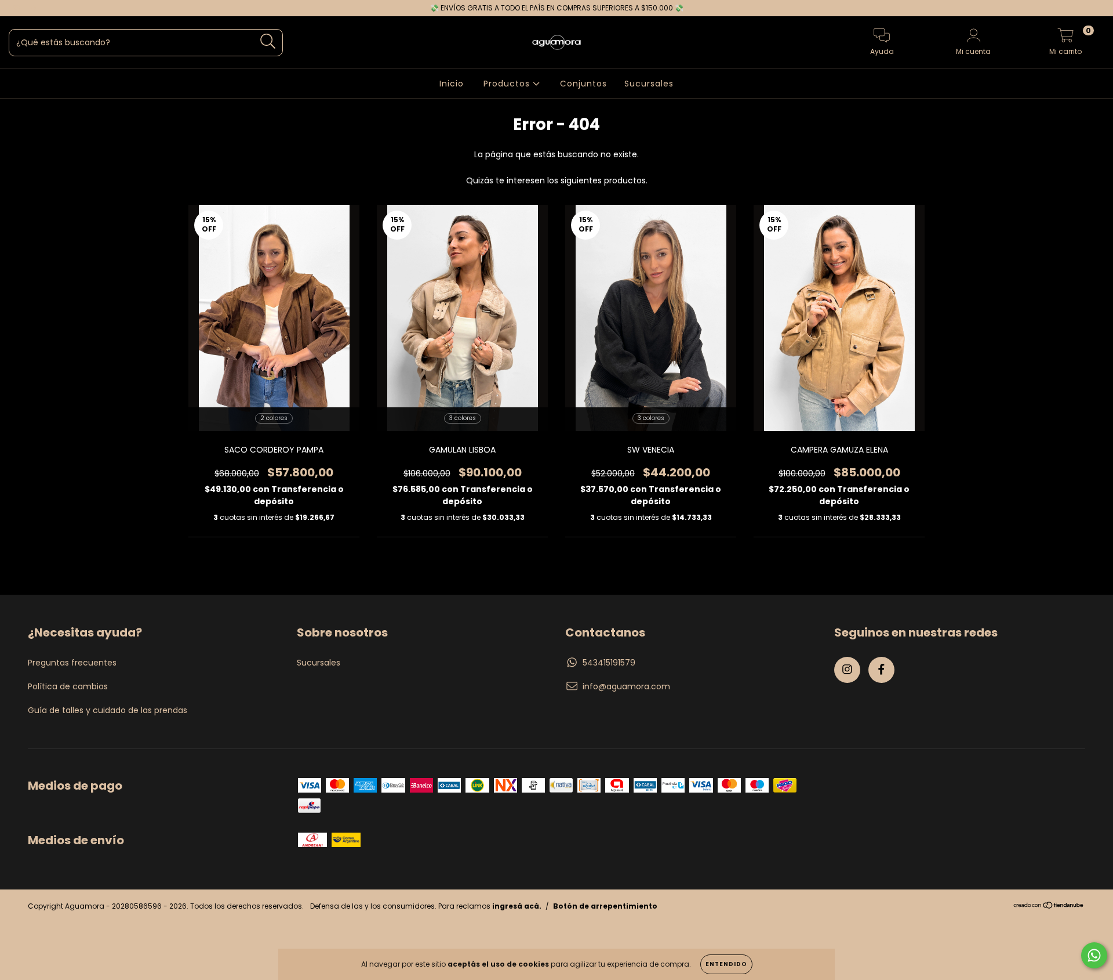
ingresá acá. (516, 906)
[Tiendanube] (1049, 907)
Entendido (726, 964)
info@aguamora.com (626, 686)
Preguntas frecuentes (72, 662)
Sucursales (649, 83)
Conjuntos (583, 83)
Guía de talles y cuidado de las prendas (107, 710)
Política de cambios (68, 686)
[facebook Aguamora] (33, 8)
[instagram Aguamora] (17, 8)
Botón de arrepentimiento (605, 906)
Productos (508, 83)
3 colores (462, 418)
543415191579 (609, 662)
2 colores (274, 418)
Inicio (451, 83)
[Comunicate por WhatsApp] (1094, 955)
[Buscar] (268, 41)
